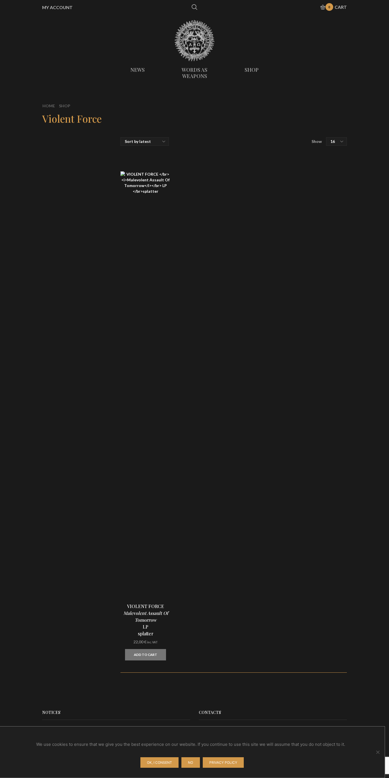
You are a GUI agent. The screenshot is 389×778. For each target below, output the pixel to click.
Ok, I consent (159, 762)
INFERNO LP (321, 437)
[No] (377, 752)
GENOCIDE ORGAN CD (321, 540)
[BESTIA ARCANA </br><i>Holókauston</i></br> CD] (287, 579)
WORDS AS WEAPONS (194, 72)
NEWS (137, 69)
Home (48, 105)
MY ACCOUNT (57, 7)
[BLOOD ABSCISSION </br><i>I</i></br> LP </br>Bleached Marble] (287, 647)
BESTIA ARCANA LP (320, 608)
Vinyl (282, 172)
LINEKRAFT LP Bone (319, 372)
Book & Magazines (296, 213)
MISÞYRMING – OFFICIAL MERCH (312, 151)
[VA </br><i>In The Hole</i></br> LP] (287, 339)
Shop (64, 105)
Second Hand (291, 232)
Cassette (286, 183)
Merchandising (292, 193)
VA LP (315, 334)
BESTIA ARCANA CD (320, 574)
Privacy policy (223, 762)
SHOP (252, 69)
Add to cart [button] (145, 654)
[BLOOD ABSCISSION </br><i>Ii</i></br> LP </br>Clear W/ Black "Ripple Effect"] (287, 476)
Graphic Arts (290, 204)
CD (280, 161)
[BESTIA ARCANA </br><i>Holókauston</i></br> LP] (287, 613)
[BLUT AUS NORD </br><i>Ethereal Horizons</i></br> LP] (287, 510)
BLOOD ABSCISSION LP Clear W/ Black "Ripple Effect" (321, 474)
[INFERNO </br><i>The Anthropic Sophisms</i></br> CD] (287, 408)
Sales (282, 223)
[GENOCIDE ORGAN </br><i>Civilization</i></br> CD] (287, 545)
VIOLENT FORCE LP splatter (145, 620)
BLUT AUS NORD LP (321, 505)
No (190, 762)
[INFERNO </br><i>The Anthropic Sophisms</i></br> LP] (287, 442)
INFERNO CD (321, 403)
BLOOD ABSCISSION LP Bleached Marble (321, 645)
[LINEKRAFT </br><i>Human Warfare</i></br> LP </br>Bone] (287, 374)
